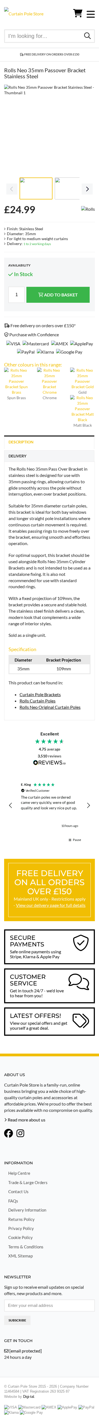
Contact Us (18, 1191)
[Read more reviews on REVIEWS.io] (49, 763)
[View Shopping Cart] (77, 14)
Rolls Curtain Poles (38, 700)
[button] (10, 805)
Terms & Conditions (25, 1246)
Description (21, 442)
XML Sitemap (20, 1255)
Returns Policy (21, 1219)
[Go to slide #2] (71, 188)
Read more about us (26, 1119)
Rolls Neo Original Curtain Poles (50, 707)
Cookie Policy (20, 1237)
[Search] (87, 35)
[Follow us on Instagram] (20, 1134)
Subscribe (17, 1320)
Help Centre (19, 1173)
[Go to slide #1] (36, 188)
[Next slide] (86, 129)
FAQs (13, 1200)
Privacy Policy (21, 1228)
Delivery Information (27, 1209)
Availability (19, 265)
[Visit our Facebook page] (8, 1134)
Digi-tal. (29, 1397)
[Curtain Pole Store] (23, 13)
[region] (49, 805)
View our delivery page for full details (51, 905)
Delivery (17, 456)
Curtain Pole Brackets (40, 694)
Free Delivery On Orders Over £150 (51, 54)
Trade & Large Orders (28, 1182)
